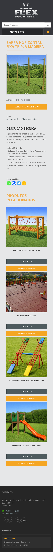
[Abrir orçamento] (48, 32)
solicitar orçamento (26, 107)
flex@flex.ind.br (12, 513)
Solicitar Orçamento (26, 268)
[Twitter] (19, 183)
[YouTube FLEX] (24, 520)
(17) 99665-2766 (12, 511)
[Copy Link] (24, 183)
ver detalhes (27, 261)
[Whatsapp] (9, 183)
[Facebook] (14, 183)
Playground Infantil (30, 119)
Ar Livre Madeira (13, 119)
